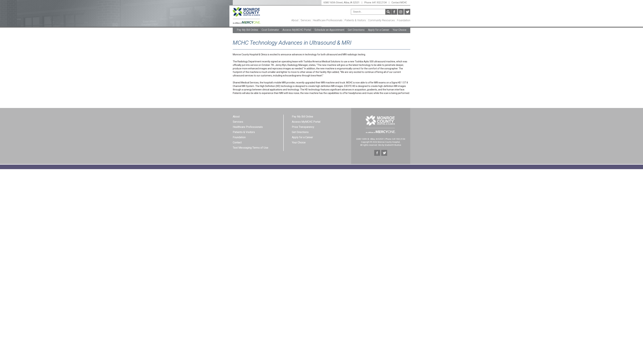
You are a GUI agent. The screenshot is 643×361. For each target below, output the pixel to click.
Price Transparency (303, 127)
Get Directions (356, 29)
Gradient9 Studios (393, 145)
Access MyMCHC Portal (296, 29)
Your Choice (399, 29)
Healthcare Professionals (327, 20)
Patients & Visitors (355, 20)
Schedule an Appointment (329, 29)
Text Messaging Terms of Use (250, 147)
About (294, 20)
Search (388, 12)
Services (306, 20)
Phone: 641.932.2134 (375, 2)
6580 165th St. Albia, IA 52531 (370, 139)
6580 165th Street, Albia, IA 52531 (342, 2)
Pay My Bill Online (247, 29)
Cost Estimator (270, 29)
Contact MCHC (399, 2)
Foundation (403, 20)
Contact (237, 142)
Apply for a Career (378, 29)
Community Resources (381, 20)
